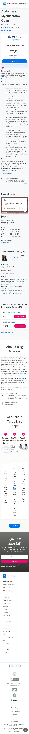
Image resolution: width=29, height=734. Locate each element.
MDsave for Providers (9, 588)
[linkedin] (19, 666)
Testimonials (6, 643)
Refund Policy (6, 631)
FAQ (4, 634)
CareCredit (21, 378)
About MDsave (7, 600)
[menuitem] (23, 3)
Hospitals (5, 659)
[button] (8, 173)
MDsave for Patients (8, 584)
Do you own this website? (9, 208)
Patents (14, 718)
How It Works (6, 625)
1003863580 (5, 288)
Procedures (6, 653)
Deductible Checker (8, 637)
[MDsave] (10, 3)
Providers (5, 656)
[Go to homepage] (10, 576)
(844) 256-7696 (14, 487)
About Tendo (6, 603)
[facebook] (9, 666)
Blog (4, 640)
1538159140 (5, 285)
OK (22, 208)
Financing (5, 628)
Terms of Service (9, 566)
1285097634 (23, 279)
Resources (5, 606)
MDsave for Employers (9, 591)
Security (14, 714)
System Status (14, 721)
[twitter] (16, 666)
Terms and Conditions (14, 711)
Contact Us (6, 612)
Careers (5, 609)
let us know (17, 293)
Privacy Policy (14, 708)
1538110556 (20, 281)
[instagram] (12, 666)
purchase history (23, 373)
